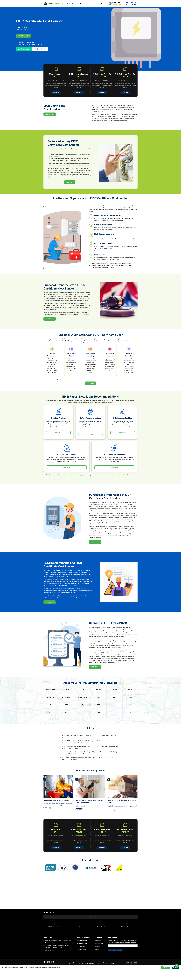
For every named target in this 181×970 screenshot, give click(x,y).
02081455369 (131, 2)
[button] (115, 3)
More (102, 4)
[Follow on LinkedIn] (53, 962)
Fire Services (94, 4)
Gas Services (84, 4)
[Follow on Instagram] (47, 962)
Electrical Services (72, 4)
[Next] (138, 795)
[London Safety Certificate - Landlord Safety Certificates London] (51, 3)
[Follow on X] (49, 962)
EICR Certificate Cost (65, 149)
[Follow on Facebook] (44, 962)
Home (63, 4)
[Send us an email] (51, 962)
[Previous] (43, 795)
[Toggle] (61, 735)
